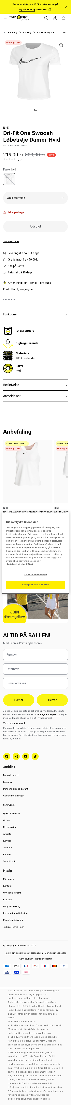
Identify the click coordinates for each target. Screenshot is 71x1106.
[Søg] (46, 18)
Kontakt (7, 886)
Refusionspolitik (43, 958)
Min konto (8, 879)
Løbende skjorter (46, 32)
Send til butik (10, 861)
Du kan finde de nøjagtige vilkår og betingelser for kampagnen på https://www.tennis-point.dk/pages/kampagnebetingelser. (35, 1095)
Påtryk (29, 564)
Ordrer (6, 820)
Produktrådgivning (13, 920)
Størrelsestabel (11, 241)
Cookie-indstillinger (13, 795)
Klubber (7, 854)
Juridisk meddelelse (55, 953)
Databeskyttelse (16, 564)
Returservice (9, 827)
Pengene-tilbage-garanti (16, 788)
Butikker (7, 899)
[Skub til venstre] (26, 110)
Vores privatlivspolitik (14, 723)
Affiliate (7, 834)
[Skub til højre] (44, 110)
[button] (5, 18)
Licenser (7, 782)
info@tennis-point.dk (49, 714)
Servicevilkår (26, 958)
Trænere (7, 847)
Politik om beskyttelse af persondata (24, 953)
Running (12, 32)
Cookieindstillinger (35, 574)
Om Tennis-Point (12, 892)
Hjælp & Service (11, 813)
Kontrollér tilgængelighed (18, 289)
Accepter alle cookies (35, 584)
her (54, 557)
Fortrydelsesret (11, 775)
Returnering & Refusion (15, 913)
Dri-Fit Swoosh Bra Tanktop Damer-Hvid (27, 511)
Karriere (7, 840)
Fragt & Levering (11, 906)
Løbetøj (27, 32)
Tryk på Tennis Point (13, 927)
